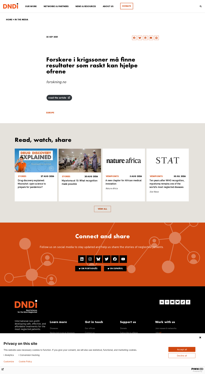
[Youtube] (123, 259)
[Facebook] (115, 259)
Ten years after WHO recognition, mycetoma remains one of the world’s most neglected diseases (166, 183)
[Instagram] (90, 259)
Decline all (182, 355)
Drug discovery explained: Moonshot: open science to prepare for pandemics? (32, 183)
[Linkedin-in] (162, 302)
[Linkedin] (82, 259)
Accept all (182, 349)
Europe (50, 113)
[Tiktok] (183, 302)
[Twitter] (106, 259)
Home (9, 19)
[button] (134, 38)
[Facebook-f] (188, 302)
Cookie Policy (25, 361)
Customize (9, 361)
